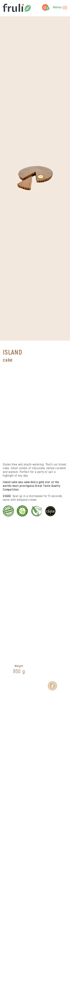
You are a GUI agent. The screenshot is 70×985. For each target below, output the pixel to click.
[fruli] (17, 8)
